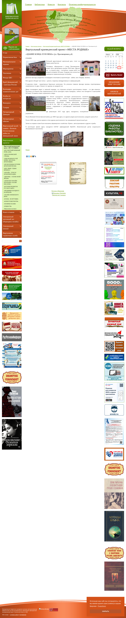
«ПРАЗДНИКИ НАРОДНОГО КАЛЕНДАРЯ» (11, 191)
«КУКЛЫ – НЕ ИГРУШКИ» (11, 199)
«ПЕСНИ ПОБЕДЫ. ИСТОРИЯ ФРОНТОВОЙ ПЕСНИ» (12, 165)
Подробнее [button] (102, 606)
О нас (5, 53)
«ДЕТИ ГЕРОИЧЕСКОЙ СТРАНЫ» (10, 155)
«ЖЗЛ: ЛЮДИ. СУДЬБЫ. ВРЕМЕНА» (10, 169)
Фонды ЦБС (7, 78)
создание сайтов (14, 614)
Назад (28, 150)
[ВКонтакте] (27, 156)
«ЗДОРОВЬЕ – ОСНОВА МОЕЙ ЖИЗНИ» (12, 177)
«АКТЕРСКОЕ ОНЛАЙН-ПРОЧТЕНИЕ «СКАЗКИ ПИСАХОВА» (10, 182)
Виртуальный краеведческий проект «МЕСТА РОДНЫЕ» (56, 46)
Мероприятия (8, 69)
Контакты (62, 4)
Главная (28, 4)
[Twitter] (29, 156)
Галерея (6, 107)
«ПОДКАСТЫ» (8, 206)
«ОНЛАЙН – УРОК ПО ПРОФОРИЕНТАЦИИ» (10, 173)
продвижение (23, 614)
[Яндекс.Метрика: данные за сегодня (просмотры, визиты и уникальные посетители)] (44, 609)
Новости (51, 4)
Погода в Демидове (57, 191)
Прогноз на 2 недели (59, 195)
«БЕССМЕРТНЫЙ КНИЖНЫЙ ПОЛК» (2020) (12, 151)
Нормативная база (10, 57)
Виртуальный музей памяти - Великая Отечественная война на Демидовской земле (10, 131)
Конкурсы (7, 103)
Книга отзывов (8, 212)
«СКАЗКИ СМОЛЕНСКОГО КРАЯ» (11, 195)
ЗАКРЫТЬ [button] (105, 611)
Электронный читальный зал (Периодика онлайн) (10, 219)
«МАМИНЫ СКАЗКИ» (10, 204)
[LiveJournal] (35, 156)
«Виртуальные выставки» (10, 208)
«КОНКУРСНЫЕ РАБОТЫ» (11, 201)
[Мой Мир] (33, 156)
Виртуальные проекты (36, 46)
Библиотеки (40, 4)
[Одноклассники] (31, 156)
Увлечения (7, 73)
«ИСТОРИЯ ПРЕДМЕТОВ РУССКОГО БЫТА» (11, 187)
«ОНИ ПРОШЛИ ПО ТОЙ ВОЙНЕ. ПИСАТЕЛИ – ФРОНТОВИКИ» (11, 160)
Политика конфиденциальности (82, 4)
